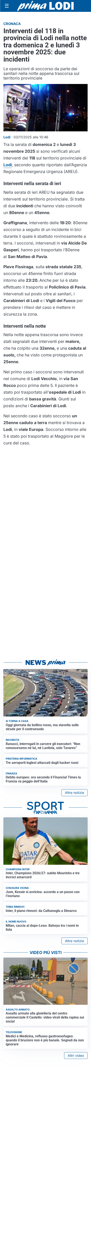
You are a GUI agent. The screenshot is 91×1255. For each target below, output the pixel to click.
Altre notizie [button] (74, 792)
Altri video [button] (76, 1055)
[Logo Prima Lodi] (45, 6)
